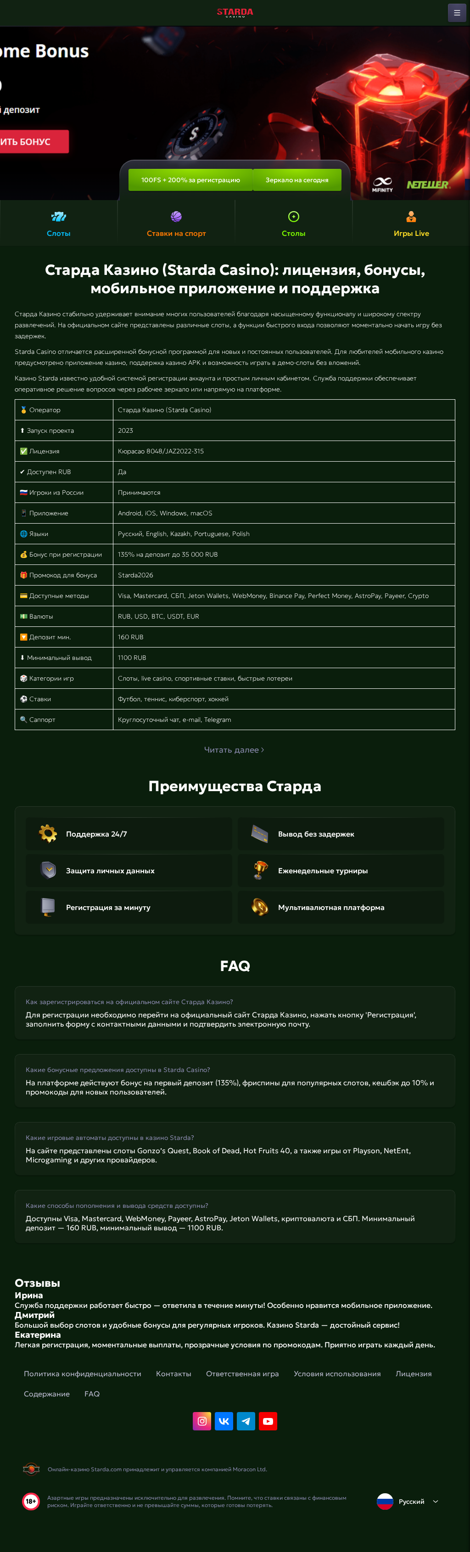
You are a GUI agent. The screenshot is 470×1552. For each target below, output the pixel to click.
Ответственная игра (242, 1373)
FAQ (92, 1393)
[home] (235, 12)
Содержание (47, 1393)
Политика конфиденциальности (82, 1373)
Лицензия (414, 1373)
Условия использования (337, 1373)
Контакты (173, 1373)
